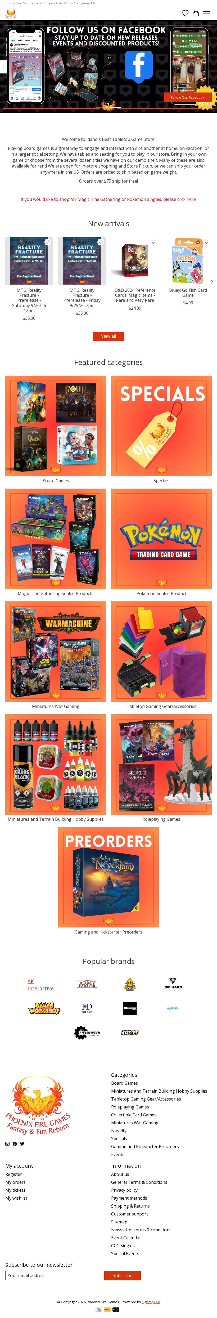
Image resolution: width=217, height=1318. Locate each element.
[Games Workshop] (44, 1009)
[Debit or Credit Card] (115, 1310)
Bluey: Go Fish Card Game (188, 292)
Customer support (129, 1214)
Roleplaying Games (161, 819)
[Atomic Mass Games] (130, 984)
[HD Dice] (87, 1009)
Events (117, 1154)
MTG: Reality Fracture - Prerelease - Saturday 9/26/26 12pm (29, 300)
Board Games (55, 481)
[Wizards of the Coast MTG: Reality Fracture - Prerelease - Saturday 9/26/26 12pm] (29, 261)
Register (13, 1174)
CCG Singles (123, 1246)
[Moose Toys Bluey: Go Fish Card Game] (188, 261)
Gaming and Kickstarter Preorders (108, 932)
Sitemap (119, 1222)
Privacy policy (124, 1190)
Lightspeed (151, 1302)
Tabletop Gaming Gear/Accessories (161, 706)
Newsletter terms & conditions (141, 1230)
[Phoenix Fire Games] (10, 13)
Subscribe (122, 1275)
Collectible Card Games (133, 1115)
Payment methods (129, 1198)
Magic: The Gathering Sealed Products (55, 593)
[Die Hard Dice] (173, 984)
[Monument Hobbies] (130, 1009)
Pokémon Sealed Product (161, 593)
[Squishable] (173, 1009)
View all (108, 336)
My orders (15, 1182)
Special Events (125, 1253)
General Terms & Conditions (139, 1182)
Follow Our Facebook (188, 97)
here (191, 199)
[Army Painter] (87, 984)
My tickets (15, 1190)
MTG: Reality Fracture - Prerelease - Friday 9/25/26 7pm (82, 297)
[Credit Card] (99, 1310)
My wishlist (16, 1198)
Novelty (118, 1131)
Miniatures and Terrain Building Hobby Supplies (56, 819)
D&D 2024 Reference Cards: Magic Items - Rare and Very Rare (135, 295)
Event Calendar (126, 1238)
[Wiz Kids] (130, 1033)
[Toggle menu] (206, 13)
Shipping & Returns (130, 1206)
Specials (161, 481)
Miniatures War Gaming (55, 706)
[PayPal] (107, 1310)
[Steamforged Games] (87, 1033)
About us (120, 1174)
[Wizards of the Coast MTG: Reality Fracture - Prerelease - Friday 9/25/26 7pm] (82, 261)
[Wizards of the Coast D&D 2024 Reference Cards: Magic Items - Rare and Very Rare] (135, 261)
